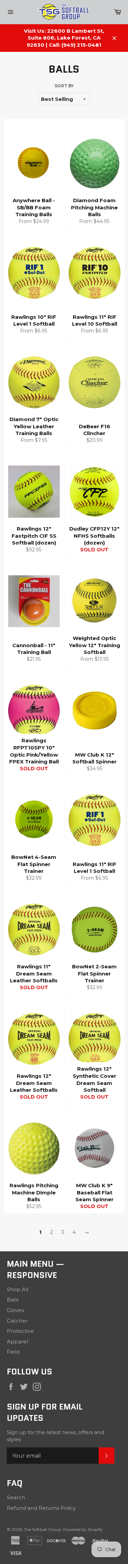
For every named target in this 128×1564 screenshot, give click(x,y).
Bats (12, 1299)
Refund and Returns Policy (41, 1508)
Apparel (17, 1341)
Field (13, 1352)
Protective (20, 1331)
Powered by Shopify (83, 1529)
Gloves (15, 1310)
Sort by (64, 85)
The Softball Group (42, 1529)
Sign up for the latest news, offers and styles (55, 1436)
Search (16, 1497)
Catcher (17, 1320)
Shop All (17, 1289)
